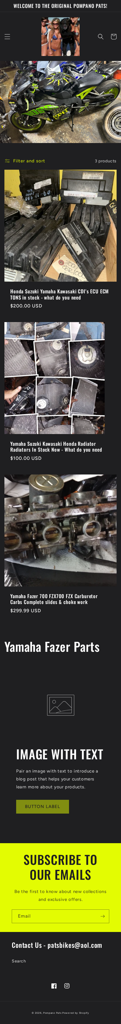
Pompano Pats (52, 1012)
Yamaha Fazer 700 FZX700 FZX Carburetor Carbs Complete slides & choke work (54, 599)
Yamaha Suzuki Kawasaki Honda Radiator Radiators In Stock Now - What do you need (56, 447)
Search (19, 961)
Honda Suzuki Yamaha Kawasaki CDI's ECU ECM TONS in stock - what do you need (59, 294)
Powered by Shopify (75, 1012)
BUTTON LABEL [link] (42, 806)
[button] (7, 36)
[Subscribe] (102, 916)
